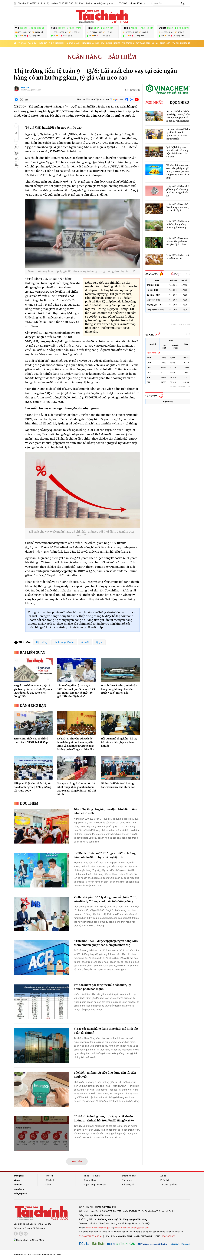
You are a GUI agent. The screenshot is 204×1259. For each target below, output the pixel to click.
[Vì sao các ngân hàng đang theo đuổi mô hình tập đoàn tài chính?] (41, 1045)
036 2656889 (168, 1236)
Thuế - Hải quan (56, 43)
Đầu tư (43, 43)
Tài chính (32, 43)
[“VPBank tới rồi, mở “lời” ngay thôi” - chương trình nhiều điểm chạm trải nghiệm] (41, 870)
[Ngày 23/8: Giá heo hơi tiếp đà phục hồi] (154, 259)
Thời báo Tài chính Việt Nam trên (93, 99)
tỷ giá (99, 642)
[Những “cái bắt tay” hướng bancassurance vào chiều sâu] (120, 768)
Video (17, 1180)
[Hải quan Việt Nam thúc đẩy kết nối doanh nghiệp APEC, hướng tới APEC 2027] (33, 768)
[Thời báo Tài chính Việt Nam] (102, 16)
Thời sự (22, 43)
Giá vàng (151, 274)
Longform (19, 1189)
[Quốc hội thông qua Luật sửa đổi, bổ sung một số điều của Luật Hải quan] (154, 152)
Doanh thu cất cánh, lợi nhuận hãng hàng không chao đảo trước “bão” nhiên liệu (119, 689)
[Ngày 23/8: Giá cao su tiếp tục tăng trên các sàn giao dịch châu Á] (154, 242)
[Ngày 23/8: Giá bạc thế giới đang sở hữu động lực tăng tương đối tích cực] (154, 191)
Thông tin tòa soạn (90, 1236)
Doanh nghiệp (113, 43)
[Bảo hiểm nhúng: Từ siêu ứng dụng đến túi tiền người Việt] (41, 1089)
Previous (186, 274)
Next (189, 274)
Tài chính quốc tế (181, 43)
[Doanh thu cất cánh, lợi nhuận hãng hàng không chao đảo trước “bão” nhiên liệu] (120, 670)
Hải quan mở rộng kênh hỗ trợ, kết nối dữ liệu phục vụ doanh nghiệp (119, 742)
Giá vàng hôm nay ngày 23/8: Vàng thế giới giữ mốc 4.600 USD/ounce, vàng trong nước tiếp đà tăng (178, 171)
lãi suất (85, 642)
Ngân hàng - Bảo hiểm (93, 43)
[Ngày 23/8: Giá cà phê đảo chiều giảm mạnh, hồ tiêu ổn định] (154, 208)
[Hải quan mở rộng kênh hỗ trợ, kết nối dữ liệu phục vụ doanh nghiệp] (120, 723)
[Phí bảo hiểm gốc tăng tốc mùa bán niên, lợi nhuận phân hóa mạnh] (41, 1001)
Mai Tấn (25, 87)
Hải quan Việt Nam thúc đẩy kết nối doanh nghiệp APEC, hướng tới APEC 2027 (33, 787)
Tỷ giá (149, 334)
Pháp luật (165, 43)
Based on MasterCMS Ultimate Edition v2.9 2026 (37, 1254)
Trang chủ (19, 1175)
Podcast (18, 1184)
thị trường (41, 642)
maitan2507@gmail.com (31, 90)
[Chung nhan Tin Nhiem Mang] (29, 1240)
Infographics (20, 1193)
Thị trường (128, 43)
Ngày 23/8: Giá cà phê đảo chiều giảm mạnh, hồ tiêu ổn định (177, 207)
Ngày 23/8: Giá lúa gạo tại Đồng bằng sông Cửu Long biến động (177, 224)
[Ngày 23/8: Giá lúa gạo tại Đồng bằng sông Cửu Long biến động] (154, 225)
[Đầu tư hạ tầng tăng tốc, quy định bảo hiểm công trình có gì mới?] (41, 826)
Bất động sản (143, 43)
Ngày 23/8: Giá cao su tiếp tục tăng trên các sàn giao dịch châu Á (177, 241)
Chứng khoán (73, 43)
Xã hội (155, 43)
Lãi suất (151, 396)
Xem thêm (77, 1161)
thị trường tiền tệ (64, 642)
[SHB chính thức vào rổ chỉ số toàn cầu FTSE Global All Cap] (33, 723)
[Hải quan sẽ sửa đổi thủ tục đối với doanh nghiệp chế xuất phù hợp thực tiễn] (154, 134)
